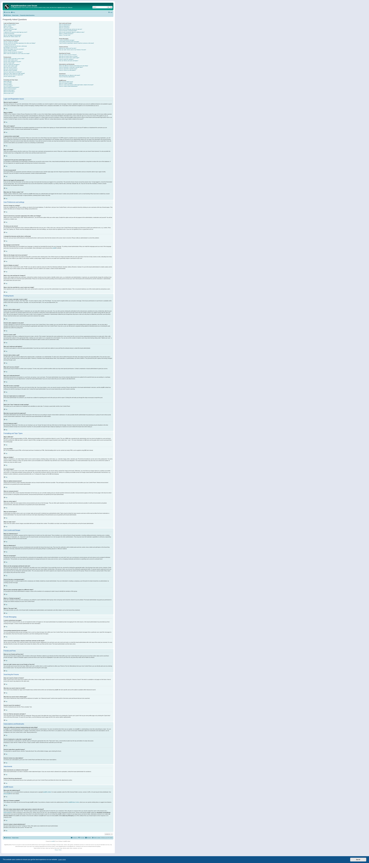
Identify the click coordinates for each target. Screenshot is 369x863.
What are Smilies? (8, 84)
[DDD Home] (7, 6)
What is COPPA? (8, 26)
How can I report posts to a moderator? (13, 71)
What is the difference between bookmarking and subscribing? (73, 65)
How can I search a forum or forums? (68, 54)
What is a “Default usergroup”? (66, 33)
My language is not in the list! (10, 47)
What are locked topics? (9, 91)
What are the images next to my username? (14, 49)
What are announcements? (10, 88)
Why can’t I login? (8, 30)
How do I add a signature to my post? (12, 61)
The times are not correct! (10, 44)
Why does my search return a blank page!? (69, 57)
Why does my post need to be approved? (13, 74)
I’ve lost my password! (9, 33)
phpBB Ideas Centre (73, 802)
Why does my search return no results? (68, 56)
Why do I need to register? (10, 24)
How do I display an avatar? (10, 50)
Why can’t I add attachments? (10, 69)
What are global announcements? (11, 87)
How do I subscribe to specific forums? (68, 68)
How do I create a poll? (9, 63)
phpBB (54, 248)
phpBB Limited (47, 792)
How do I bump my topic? (9, 76)
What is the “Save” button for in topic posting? (14, 73)
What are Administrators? (65, 24)
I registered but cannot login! (10, 29)
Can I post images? (8, 85)
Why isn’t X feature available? (66, 83)
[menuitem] (13, 12)
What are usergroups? (64, 27)
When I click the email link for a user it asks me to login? (17, 53)
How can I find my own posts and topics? (68, 60)
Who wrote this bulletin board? (66, 81)
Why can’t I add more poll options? (12, 64)
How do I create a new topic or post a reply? (14, 58)
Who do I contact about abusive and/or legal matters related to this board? (76, 84)
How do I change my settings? (11, 41)
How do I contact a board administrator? (68, 86)
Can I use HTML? (8, 82)
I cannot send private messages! (66, 40)
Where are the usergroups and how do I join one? (70, 29)
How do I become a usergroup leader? (68, 30)
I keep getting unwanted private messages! (69, 41)
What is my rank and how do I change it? (13, 52)
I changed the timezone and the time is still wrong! (15, 46)
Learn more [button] (62, 859)
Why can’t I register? (8, 27)
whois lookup (7, 812)
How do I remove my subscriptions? (67, 70)
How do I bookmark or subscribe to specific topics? (71, 67)
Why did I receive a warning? (10, 70)
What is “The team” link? (64, 35)
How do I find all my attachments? (67, 76)
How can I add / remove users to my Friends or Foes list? (72, 49)
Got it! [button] (358, 859)
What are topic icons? (9, 93)
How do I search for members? (66, 59)
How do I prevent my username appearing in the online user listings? (19, 43)
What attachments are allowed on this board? (69, 75)
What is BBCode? (8, 81)
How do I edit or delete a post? (11, 60)
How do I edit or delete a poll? (10, 66)
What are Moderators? (64, 26)
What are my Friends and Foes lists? (67, 48)
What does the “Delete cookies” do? (12, 36)
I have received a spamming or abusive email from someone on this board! (76, 43)
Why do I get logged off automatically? (12, 35)
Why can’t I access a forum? (10, 67)
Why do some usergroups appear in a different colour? (71, 32)
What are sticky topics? (9, 90)
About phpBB (7, 793)
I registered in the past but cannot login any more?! (15, 32)
